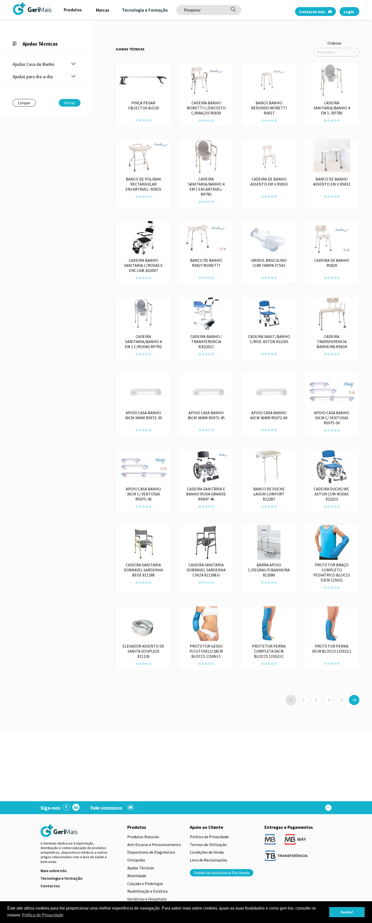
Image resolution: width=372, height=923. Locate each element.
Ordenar (334, 43)
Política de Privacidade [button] (43, 915)
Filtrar (69, 102)
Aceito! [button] (347, 912)
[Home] (19, 8)
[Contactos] (130, 807)
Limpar (24, 102)
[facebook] (66, 808)
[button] (73, 64)
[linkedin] (75, 808)
